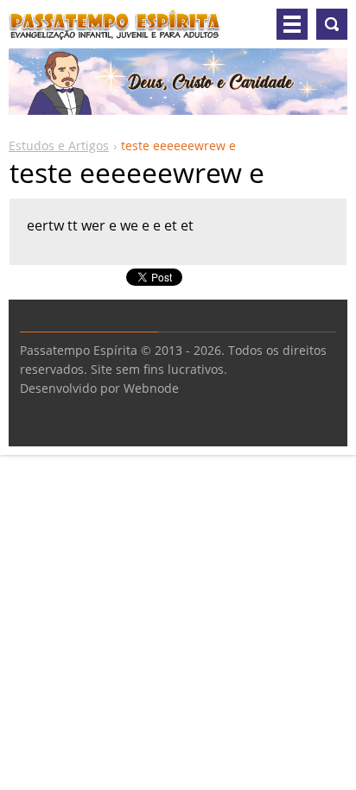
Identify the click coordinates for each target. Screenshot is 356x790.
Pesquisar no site (331, 24)
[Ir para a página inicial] (115, 31)
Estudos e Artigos (59, 145)
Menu (292, 24)
